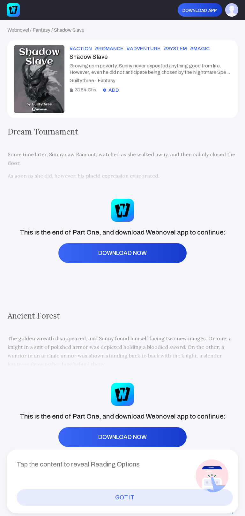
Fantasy (41, 30)
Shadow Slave (69, 30)
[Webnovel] (13, 9)
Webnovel (18, 30)
